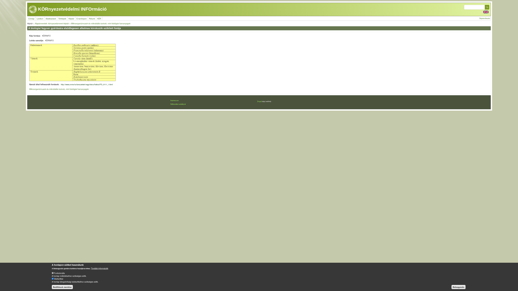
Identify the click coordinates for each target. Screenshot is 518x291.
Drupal (259, 101)
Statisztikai (58, 278)
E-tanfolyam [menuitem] (81, 18)
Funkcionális (59, 273)
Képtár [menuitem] (71, 18)
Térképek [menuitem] (62, 18)
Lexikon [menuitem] (40, 18)
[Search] (487, 7)
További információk (99, 268)
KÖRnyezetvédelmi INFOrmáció (72, 9)
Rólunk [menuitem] (92, 18)
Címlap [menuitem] (31, 18)
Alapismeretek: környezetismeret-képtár (52, 23)
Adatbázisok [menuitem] (51, 18)
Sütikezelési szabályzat (178, 104)
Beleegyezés (458, 287)
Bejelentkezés (484, 18)
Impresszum (174, 100)
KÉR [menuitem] (99, 18)
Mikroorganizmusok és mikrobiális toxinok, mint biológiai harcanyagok (100, 23)
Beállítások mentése (62, 287)
